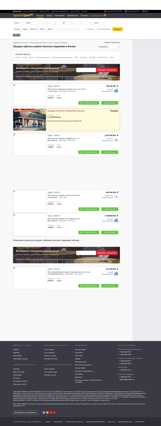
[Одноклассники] (47, 412)
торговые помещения (43, 57)
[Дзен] (54, 412)
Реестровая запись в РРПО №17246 (98, 398)
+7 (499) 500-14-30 (125, 370)
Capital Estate (109, 195)
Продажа (40, 15)
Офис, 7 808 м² (54, 135)
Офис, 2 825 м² (54, 86)
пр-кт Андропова (71, 219)
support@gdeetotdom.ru (126, 379)
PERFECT (110, 138)
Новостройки (59, 15)
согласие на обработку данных (119, 404)
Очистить (91, 29)
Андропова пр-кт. (71, 138)
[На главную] (23, 15)
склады (24, 57)
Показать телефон (90, 103)
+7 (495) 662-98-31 (125, 361)
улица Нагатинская (72, 195)
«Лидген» (35, 398)
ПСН (76, 57)
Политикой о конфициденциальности (104, 76)
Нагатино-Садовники (58, 89)
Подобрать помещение (107, 70)
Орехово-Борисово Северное (61, 272)
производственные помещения (62, 57)
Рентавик (110, 89)
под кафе (92, 57)
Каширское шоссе (71, 89)
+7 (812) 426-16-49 (125, 363)
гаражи (31, 57)
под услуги (83, 57)
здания (17, 57)
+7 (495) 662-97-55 (125, 352)
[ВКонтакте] (43, 412)
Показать (117, 29)
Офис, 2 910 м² (54, 269)
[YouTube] (51, 412)
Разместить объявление (27, 412)
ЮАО (49, 89)
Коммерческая (72, 15)
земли (112, 57)
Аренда (49, 15)
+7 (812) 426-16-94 (125, 354)
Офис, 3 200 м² (54, 192)
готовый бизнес (102, 57)
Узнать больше (109, 103)
